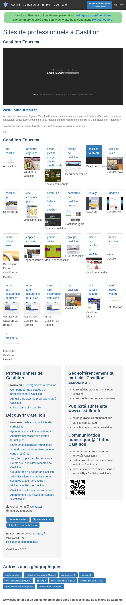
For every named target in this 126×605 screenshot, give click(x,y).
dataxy (93, 193)
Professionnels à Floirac (63, 580)
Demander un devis (18, 519)
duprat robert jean (9, 241)
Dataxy (39, 533)
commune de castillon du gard (74, 199)
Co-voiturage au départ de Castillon (32, 471)
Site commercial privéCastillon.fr (99, 5)
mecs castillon (114, 239)
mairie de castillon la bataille (93, 245)
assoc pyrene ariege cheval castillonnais (54, 157)
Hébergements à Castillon (40, 385)
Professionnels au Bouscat (18, 580)
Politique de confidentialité (93, 15)
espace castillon (31, 239)
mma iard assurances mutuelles (12, 292)
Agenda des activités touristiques (30, 431)
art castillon (11, 151)
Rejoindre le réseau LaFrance (22, 525)
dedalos (114, 193)
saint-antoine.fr (68, 575)
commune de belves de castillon (53, 201)
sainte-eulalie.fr (12, 575)
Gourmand (60, 4)
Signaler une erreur (42, 519)
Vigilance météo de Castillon (27, 485)
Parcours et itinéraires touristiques (31, 444)
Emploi (46, 4)
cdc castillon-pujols (31, 197)
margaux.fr (86, 575)
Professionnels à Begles (50, 586)
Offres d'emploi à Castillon (26, 407)
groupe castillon (73, 239)
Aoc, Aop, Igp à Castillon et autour (31, 458)
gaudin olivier (51, 239)
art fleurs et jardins (31, 151)
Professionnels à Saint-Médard (41, 575)
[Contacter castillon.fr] (121, 4)
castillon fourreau (94, 151)
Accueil (15, 4)
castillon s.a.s (114, 151)
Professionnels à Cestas (92, 580)
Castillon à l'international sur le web (31, 490)
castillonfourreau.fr (20, 110)
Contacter (36, 506)
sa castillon (73, 287)
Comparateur (31, 4)
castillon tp (11, 195)
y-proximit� (12, 335)
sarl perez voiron (113, 289)
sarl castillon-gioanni (94, 289)
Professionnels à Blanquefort (19, 586)
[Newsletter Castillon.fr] (115, 4)
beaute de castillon (73, 153)
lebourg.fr (41, 580)
